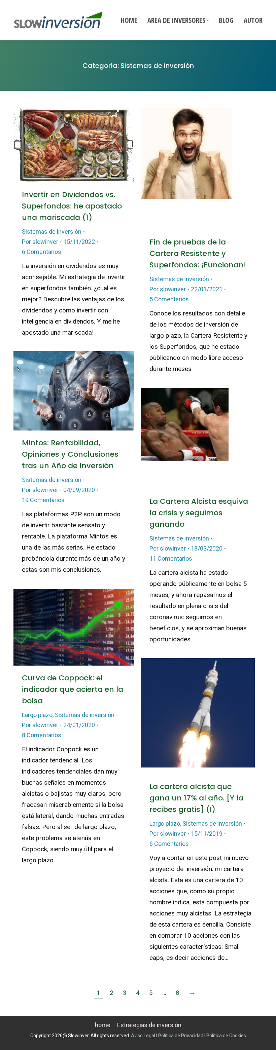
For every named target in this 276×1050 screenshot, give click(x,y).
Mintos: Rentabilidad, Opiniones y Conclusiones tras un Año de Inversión (70, 454)
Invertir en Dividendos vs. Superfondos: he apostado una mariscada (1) (72, 206)
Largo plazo (37, 714)
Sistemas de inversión (51, 231)
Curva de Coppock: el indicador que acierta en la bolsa (72, 689)
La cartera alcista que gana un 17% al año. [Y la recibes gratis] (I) (196, 798)
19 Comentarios (43, 499)
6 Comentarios (41, 251)
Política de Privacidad (180, 1035)
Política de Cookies (226, 1035)
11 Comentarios (170, 558)
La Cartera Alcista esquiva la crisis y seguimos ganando (198, 512)
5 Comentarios (169, 299)
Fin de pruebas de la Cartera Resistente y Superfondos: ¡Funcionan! (197, 253)
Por (40, 241)
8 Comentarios (41, 735)
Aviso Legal (143, 1035)
